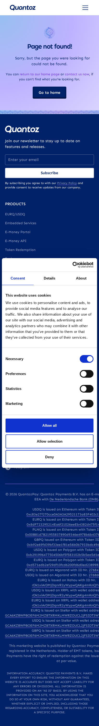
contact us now (77, 74)
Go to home (49, 92)
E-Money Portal (17, 232)
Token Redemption (20, 250)
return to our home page (40, 74)
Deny (49, 457)
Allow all (49, 425)
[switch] (86, 374)
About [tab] (81, 278)
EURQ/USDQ (15, 214)
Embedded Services (20, 223)
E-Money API (15, 241)
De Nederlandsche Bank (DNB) (74, 499)
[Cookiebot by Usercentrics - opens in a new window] (72, 265)
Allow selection (49, 441)
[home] (23, 8)
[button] (84, 7)
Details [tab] (50, 278)
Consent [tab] (18, 278)
